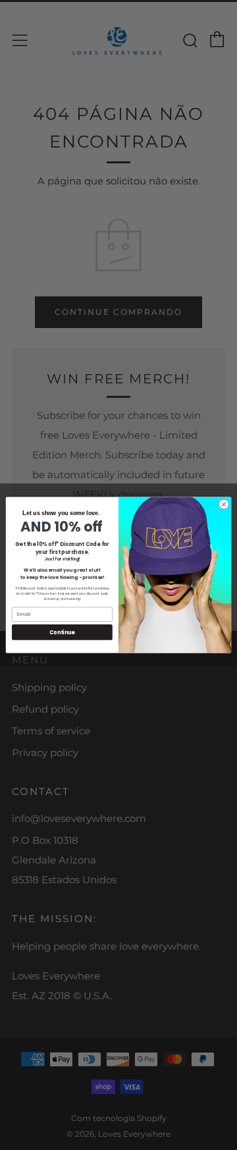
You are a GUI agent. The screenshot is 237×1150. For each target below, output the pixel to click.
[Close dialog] (223, 504)
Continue (61, 632)
